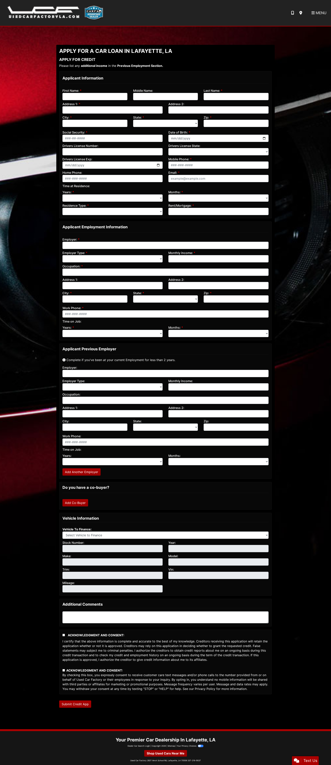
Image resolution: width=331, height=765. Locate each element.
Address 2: (176, 104)
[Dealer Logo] (54, 13)
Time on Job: (71, 321)
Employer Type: (73, 253)
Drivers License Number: (80, 146)
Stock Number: (73, 543)
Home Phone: (72, 172)
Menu (320, 13)
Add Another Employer (81, 472)
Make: (66, 556)
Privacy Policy (205, 689)
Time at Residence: (76, 186)
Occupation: (71, 266)
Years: (67, 192)
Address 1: (70, 104)
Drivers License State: (184, 146)
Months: (174, 192)
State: (137, 117)
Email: (172, 172)
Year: (172, 543)
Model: (173, 556)
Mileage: (68, 583)
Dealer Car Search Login (139, 746)
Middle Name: (143, 91)
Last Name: (212, 91)
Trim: (66, 569)
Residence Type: (74, 205)
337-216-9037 (194, 760)
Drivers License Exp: (77, 159)
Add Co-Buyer (75, 503)
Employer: (69, 239)
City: (65, 117)
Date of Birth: (178, 132)
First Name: (70, 91)
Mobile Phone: (178, 159)
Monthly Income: (180, 253)
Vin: (171, 569)
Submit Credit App (75, 704)
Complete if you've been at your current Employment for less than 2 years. (120, 360)
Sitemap (171, 746)
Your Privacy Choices (187, 746)
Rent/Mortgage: (180, 205)
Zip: (206, 117)
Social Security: (73, 132)
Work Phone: (71, 308)
